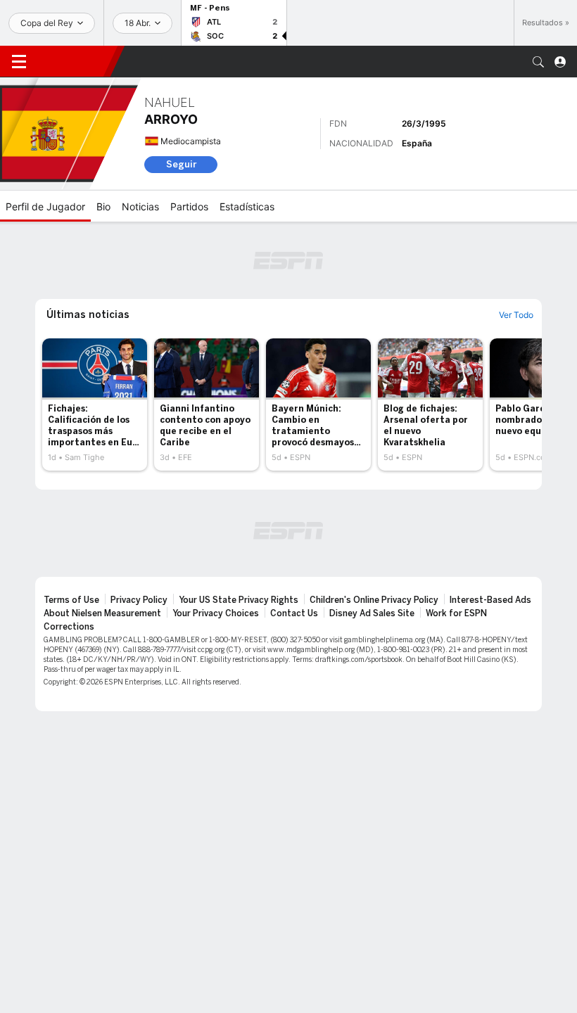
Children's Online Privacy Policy (374, 600)
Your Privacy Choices (215, 613)
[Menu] (19, 61)
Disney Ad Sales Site (371, 613)
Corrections (69, 627)
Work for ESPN (456, 613)
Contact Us (294, 613)
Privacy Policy (138, 600)
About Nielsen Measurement (102, 613)
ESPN (74, 61)
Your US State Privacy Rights (238, 600)
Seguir (181, 164)
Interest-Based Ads (490, 600)
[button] (538, 62)
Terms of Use (71, 600)
